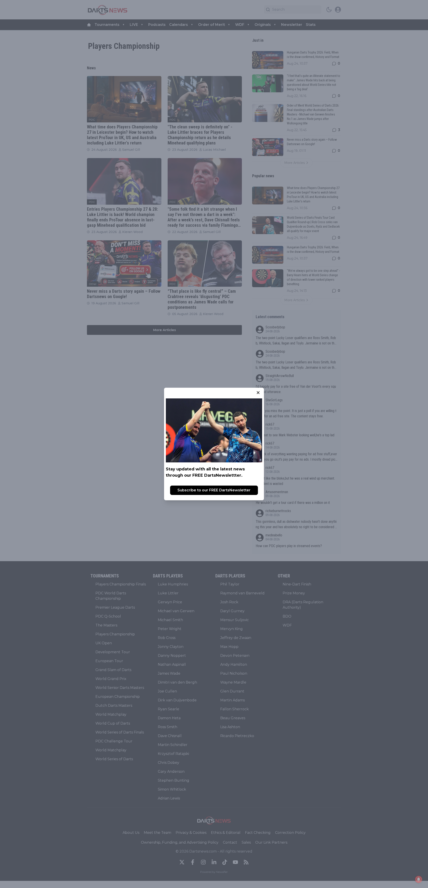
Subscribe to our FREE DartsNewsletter (214, 490)
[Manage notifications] (418, 879)
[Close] (258, 392)
